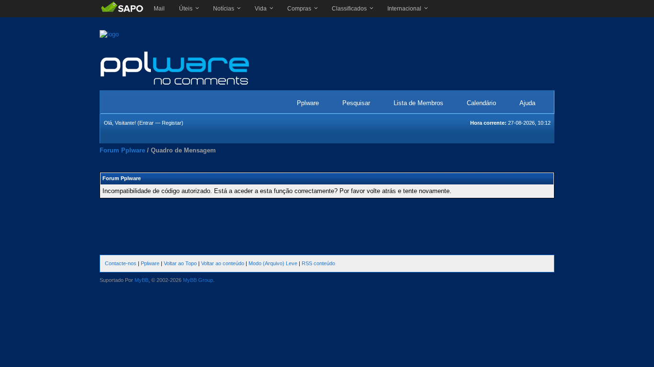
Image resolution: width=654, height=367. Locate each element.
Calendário (481, 103)
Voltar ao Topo (180, 263)
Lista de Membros (418, 103)
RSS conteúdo (318, 263)
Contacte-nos (120, 263)
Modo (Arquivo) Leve (272, 263)
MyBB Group (198, 280)
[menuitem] (159, 8)
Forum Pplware (122, 150)
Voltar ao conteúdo (222, 263)
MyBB (141, 280)
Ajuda (527, 103)
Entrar (146, 123)
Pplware (308, 103)
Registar (171, 123)
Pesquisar (356, 103)
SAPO (122, 8)
